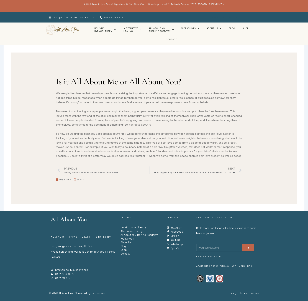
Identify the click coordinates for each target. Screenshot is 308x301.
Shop (245, 28)
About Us (125, 242)
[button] (105, 29)
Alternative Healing (131, 231)
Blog (232, 28)
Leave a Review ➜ (208, 256)
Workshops (188, 28)
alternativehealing (131, 30)
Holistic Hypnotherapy (133, 227)
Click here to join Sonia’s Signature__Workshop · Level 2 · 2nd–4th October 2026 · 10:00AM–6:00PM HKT (154, 4)
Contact (171, 39)
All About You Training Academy (139, 234)
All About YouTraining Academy (159, 30)
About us (212, 28)
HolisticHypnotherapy (103, 30)
